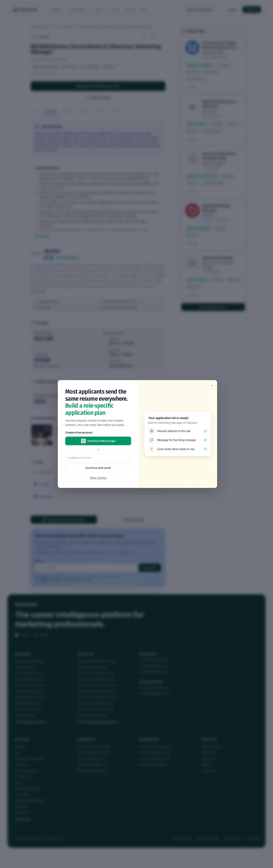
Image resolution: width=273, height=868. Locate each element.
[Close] (211, 385)
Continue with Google (101, 440)
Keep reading (98, 477)
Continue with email (98, 467)
